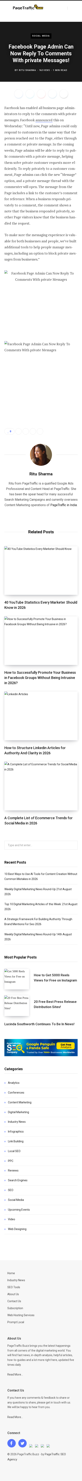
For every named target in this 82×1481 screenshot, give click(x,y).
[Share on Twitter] (30, 94)
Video (11, 1219)
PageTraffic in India (63, 505)
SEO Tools (13, 1287)
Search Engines (17, 1180)
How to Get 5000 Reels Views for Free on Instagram (55, 977)
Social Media (41, 36)
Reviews (13, 1170)
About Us (13, 1294)
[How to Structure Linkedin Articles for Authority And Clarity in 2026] (41, 716)
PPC (10, 1161)
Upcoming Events (19, 1209)
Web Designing (17, 1229)
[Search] (71, 8)
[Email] (64, 94)
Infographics (16, 1131)
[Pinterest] (41, 94)
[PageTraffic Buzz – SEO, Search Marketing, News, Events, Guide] (28, 8)
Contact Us (14, 1301)
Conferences (16, 1092)
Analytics (14, 1082)
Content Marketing (19, 1102)
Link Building (15, 1141)
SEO (10, 1190)
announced (44, 120)
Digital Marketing (18, 1112)
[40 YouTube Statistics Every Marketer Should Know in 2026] (41, 570)
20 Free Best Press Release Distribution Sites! (55, 1004)
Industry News (17, 1121)
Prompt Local (15, 1322)
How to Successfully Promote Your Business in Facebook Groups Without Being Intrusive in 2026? (40, 677)
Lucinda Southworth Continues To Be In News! (39, 1024)
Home (11, 1273)
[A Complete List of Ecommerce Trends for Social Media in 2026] (41, 786)
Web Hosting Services (20, 1315)
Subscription (15, 1308)
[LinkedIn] (52, 94)
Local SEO (14, 1151)
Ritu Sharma (27, 70)
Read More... (15, 1374)
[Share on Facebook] (18, 94)
